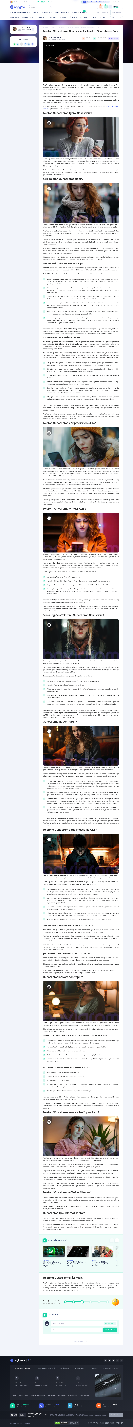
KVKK (14, 1395)
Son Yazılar (15, 17)
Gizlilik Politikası (72, 1395)
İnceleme (41, 17)
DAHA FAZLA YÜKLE (79, 1341)
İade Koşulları (51, 1395)
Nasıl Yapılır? (53, 17)
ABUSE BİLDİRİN (114, 1415)
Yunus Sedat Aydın (24, 28)
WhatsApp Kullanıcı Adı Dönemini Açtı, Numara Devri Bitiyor (53, 1264)
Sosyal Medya (28, 17)
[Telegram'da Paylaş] (17, 44)
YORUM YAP (108, 1330)
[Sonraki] (117, 1240)
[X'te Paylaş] (21, 44)
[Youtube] (113, 1360)
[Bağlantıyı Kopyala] (32, 44)
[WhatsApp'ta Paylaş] (14, 44)
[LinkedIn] (121, 1360)
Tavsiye (64, 17)
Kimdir (94, 17)
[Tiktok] (117, 1360)
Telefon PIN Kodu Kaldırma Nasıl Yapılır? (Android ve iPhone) (76, 1264)
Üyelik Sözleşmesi (23, 1395)
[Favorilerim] (96, 7)
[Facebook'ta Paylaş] (25, 44)
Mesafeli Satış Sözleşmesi (38, 1395)
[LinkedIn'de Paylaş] (28, 44)
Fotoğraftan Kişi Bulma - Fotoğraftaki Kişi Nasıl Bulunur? (101, 1264)
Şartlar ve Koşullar (84, 1395)
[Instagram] (105, 1360)
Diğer (103, 17)
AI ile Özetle (114, 38)
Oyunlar (85, 17)
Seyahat (74, 17)
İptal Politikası (62, 1395)
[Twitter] (109, 1360)
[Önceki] (112, 1240)
